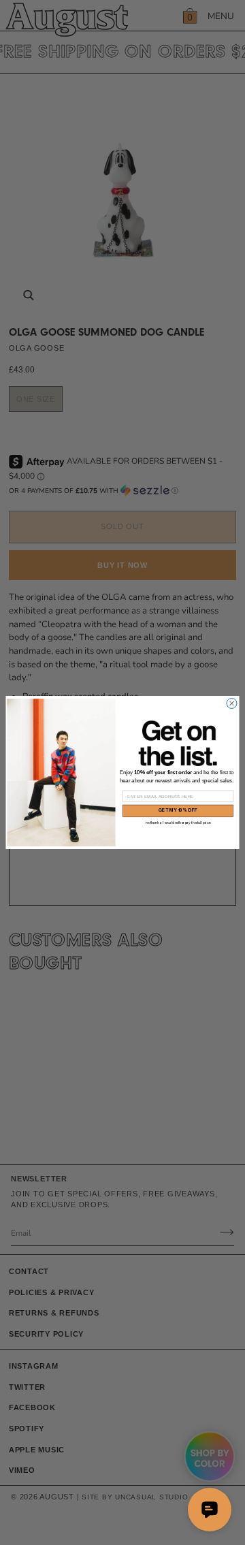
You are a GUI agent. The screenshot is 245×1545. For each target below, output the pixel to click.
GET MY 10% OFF (178, 810)
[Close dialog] (232, 703)
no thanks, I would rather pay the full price (178, 823)
